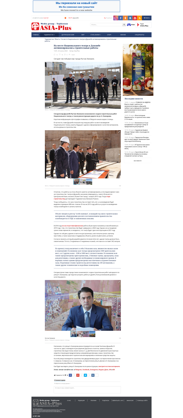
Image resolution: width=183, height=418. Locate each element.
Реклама (93, 400)
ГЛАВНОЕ (36, 35)
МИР (82, 35)
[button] (119, 131)
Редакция (81, 400)
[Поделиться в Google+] (77, 375)
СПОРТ (109, 35)
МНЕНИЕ (123, 35)
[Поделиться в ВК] (92, 375)
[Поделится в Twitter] (85, 375)
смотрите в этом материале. (109, 366)
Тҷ (107, 18)
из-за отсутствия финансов (72, 226)
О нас (69, 400)
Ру (104, 18)
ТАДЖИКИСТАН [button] (49, 35)
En (110, 18)
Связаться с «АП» (117, 400)
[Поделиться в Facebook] (70, 375)
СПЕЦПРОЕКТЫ (139, 35)
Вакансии (130, 400)
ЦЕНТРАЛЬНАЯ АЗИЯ (67, 35)
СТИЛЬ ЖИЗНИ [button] (95, 35)
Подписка (105, 400)
